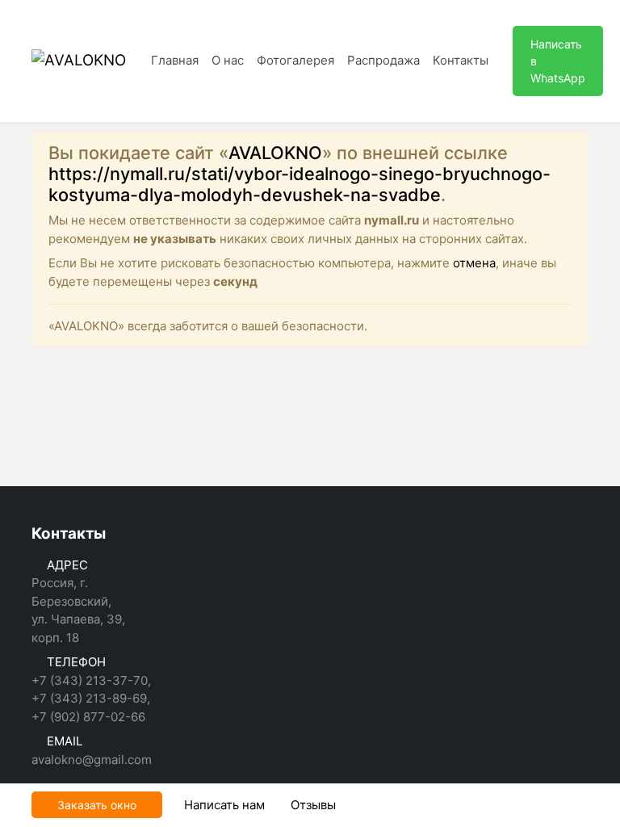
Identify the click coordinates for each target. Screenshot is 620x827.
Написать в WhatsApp (557, 61)
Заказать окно (96, 805)
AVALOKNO (275, 152)
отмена (474, 263)
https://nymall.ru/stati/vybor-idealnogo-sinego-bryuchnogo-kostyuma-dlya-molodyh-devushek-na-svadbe (299, 184)
